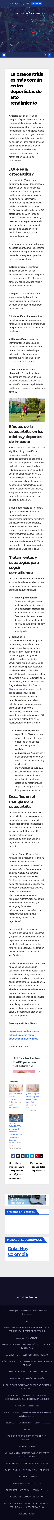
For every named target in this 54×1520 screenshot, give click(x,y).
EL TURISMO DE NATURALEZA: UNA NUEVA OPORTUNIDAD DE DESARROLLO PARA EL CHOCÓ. (27, 1397)
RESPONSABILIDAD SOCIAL (18, 1490)
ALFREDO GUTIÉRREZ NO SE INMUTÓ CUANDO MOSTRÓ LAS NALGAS (27, 1346)
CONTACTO (23, 1372)
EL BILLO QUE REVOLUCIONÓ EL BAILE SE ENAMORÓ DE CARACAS (27, 1387)
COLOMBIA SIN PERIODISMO (35, 1355)
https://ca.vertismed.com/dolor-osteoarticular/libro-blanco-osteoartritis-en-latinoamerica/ (24, 1035)
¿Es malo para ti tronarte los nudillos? (15, 1096)
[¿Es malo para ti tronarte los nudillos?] (16, 1088)
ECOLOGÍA (27, 1379)
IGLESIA (46, 1423)
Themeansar (27, 1314)
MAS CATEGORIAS (27, 1446)
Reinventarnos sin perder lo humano (27, 1484)
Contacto (34, 1372)
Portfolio (34, 1477)
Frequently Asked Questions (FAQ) (18, 1423)
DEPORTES (15, 1379)
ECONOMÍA (39, 1379)
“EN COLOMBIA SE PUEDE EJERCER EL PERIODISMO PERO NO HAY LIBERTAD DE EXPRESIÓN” (27, 1329)
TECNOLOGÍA (25, 1497)
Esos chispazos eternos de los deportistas (37, 1167)
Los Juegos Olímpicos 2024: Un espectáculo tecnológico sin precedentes (16, 1170)
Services (44, 1490)
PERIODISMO (22, 1477)
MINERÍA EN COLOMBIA (16, 1463)
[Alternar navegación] (25, 55)
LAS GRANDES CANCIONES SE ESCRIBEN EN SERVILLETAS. (27, 1438)
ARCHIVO (10, 1355)
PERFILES (44, 1470)
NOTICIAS (33, 1463)
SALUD (36, 1490)
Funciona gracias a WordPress (19, 1311)
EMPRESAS (20, 1406)
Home (27, 1321)
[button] (45, 55)
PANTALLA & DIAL (12, 1470)
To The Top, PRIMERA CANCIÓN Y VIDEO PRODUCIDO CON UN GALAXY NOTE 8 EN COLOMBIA (27, 1505)
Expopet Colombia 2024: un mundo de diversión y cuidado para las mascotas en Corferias (15, 1131)
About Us (20, 1338)
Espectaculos (33, 1406)
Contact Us (11, 1372)
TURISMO (23, 1514)
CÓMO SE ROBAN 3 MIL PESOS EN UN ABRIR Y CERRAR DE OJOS (27, 1363)
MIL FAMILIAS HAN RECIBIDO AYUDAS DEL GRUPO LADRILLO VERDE (27, 1455)
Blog (18, 1355)
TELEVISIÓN (38, 1497)
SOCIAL (13, 1497)
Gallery (37, 1423)
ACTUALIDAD (32, 1338)
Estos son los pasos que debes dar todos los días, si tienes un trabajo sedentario (27, 1414)
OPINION (44, 1463)
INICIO (27, 1429)
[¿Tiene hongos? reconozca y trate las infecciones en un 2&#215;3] (32, 1088)
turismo (32, 1514)
